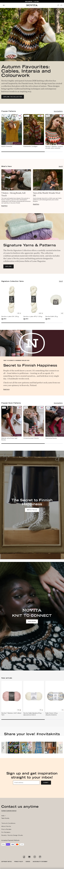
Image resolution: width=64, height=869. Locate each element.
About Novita (6, 826)
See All (61, 166)
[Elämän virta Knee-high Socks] (11, 423)
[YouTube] (29, 856)
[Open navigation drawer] (3, 5)
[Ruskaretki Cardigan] (33, 130)
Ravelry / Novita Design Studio (12, 835)
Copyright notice (6, 861)
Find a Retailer (6, 829)
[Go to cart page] (61, 5)
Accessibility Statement (40, 861)
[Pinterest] (40, 856)
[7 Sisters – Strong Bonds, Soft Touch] (16, 188)
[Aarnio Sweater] (11, 130)
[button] (3, 747)
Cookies (28, 861)
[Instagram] (34, 856)
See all (61, 281)
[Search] (58, 5)
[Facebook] (24, 856)
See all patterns (58, 111)
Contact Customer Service (8, 810)
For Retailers (5, 832)
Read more (6, 389)
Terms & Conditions (8, 823)
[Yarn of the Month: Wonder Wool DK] (48, 188)
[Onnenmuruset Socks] (33, 422)
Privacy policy (18, 861)
